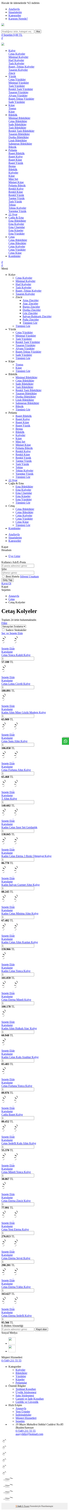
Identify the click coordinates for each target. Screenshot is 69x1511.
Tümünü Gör (30, 322)
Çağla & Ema (16, 217)
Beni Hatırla (13, 576)
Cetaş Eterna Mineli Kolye (16, 999)
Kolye (11, 50)
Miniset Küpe (16, 182)
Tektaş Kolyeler (17, 207)
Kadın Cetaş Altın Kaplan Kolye (19, 942)
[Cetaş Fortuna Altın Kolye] (13, 760)
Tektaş (12, 204)
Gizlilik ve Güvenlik (27, 1401)
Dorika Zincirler (32, 309)
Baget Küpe (15, 159)
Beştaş (12, 166)
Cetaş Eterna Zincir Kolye (16, 1200)
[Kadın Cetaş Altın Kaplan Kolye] (13, 932)
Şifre (4, 569)
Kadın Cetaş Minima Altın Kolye (19, 913)
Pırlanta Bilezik (17, 185)
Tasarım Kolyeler (18, 69)
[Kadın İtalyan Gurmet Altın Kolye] (13, 875)
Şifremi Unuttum (29, 576)
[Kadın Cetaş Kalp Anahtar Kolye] (7, 1047)
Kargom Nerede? (18, 18)
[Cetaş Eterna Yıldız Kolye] (13, 1277)
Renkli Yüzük (16, 195)
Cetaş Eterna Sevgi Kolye (15, 1258)
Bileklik (12, 114)
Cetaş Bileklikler (17, 121)
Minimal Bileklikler (19, 118)
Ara (38, 31)
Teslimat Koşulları (26, 1389)
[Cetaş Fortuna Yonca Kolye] (7, 1076)
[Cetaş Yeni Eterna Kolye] (13, 1219)
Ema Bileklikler (17, 220)
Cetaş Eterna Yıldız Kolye (16, 1286)
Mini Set (13, 179)
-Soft (19, 1506)
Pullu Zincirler (31, 319)
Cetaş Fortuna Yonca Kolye (16, 1085)
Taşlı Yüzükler (16, 85)
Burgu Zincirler (31, 306)
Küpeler (20, 1379)
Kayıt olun (41, 1329)
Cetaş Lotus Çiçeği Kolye (15, 683)
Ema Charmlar (16, 227)
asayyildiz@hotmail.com (29, 1434)
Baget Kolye (15, 156)
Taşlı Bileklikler (17, 127)
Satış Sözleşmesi (25, 1395)
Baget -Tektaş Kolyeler (21, 66)
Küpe (11, 105)
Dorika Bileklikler (18, 137)
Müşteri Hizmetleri (26, 1417)
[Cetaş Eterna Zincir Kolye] (7, 1191)
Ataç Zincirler (30, 303)
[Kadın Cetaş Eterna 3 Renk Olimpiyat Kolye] (13, 846)
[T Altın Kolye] (13, 788)
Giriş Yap (7, 580)
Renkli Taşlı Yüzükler (20, 89)
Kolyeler (13, 172)
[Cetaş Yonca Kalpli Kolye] (13, 645)
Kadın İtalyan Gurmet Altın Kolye (20, 884)
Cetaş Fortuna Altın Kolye (16, 769)
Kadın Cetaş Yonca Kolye (15, 970)
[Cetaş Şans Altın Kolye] (13, 731)
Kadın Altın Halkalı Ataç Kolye (19, 1028)
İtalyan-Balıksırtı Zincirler (37, 316)
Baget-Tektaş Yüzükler (21, 98)
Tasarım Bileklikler (19, 134)
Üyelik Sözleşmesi (26, 1392)
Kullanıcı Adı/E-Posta (13, 562)
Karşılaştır (7, 651)
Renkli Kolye (16, 188)
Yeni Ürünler (23, 1411)
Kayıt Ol (6, 583)
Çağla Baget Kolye (12, 1114)
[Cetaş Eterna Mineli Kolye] (13, 990)
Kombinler (14, 256)
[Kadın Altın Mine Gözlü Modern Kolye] (7, 702)
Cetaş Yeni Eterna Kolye (15, 1229)
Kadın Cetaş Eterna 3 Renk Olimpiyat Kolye (26, 856)
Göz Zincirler (30, 313)
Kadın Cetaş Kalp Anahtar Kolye (20, 1057)
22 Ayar (12, 214)
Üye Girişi (14, 556)
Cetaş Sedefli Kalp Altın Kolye (18, 1143)
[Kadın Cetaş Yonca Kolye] (7, 961)
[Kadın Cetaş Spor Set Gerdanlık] (13, 817)
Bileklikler (21, 1373)
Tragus (12, 108)
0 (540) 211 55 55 (11, 1360)
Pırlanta (12, 150)
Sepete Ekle (8, 648)
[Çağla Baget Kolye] (13, 1104)
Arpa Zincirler (31, 300)
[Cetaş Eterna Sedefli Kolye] (13, 1305)
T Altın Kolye (9, 798)
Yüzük (12, 76)
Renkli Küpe (15, 191)
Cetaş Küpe (15, 252)
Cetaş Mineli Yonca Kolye (16, 1171)
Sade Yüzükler (16, 101)
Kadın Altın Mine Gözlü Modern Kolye (23, 712)
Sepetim (20, 1421)
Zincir (11, 73)
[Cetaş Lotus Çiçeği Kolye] (7, 674)
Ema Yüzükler (16, 233)
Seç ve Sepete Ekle (12, 633)
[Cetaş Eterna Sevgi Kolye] (13, 1248)
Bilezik (12, 146)
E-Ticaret (25, 1506)
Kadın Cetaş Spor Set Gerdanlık (19, 827)
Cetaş (11, 236)
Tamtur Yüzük (16, 198)
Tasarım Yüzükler (18, 92)
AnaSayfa (14, 9)
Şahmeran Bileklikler (20, 143)
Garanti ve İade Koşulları (30, 1398)
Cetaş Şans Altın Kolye (14, 741)
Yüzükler (21, 1376)
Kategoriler (14, 15)
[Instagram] (12, 1351)
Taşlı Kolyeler (16, 63)
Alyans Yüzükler (17, 95)
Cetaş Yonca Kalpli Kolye (15, 654)
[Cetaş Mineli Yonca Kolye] (13, 1162)
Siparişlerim (15, 12)
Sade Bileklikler (17, 124)
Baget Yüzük (15, 162)
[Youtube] (12, 1343)
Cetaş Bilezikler (17, 243)
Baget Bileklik (16, 153)
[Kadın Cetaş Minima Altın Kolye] (13, 903)
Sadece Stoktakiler (16, 630)
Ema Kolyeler (16, 223)
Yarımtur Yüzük (17, 211)
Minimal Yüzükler (18, 82)
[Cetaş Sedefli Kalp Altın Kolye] (13, 1133)
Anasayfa (13, 595)
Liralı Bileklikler (17, 140)
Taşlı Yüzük (15, 201)
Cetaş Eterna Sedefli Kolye (16, 1315)
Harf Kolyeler (16, 60)
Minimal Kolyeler (18, 57)
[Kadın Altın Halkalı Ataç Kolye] (7, 1018)
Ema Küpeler (15, 230)
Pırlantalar (21, 1382)
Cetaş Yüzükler (17, 79)
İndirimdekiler (23, 1414)
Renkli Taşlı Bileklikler (21, 130)
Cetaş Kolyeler (16, 53)
